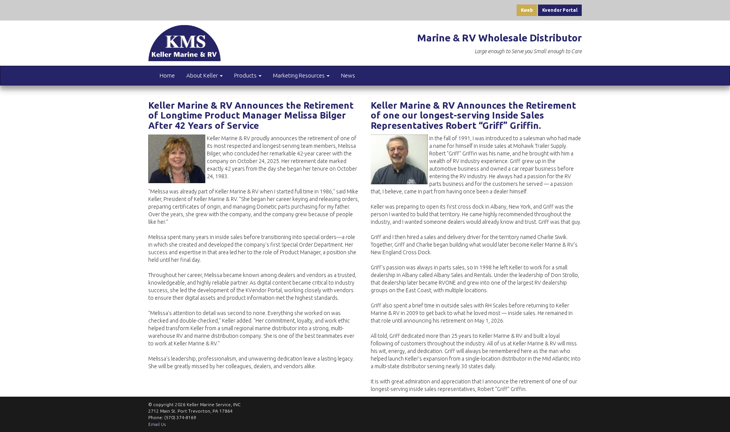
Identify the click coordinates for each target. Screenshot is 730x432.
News (348, 75)
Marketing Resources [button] (299, 75)
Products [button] (246, 75)
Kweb (527, 10)
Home (167, 75)
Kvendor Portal (560, 10)
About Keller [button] (202, 75)
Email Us (157, 424)
